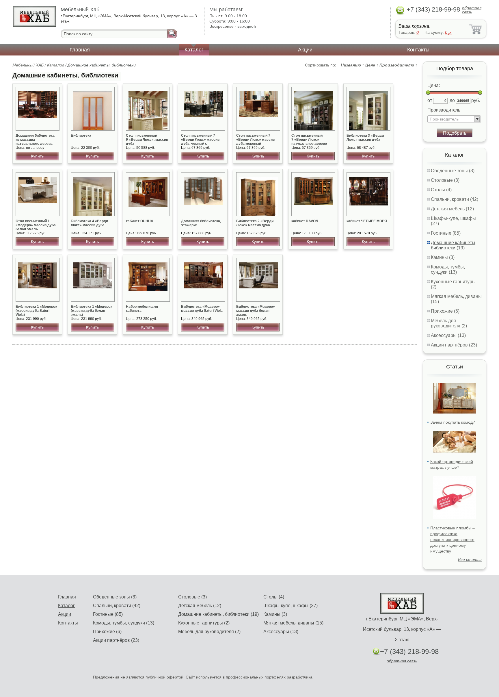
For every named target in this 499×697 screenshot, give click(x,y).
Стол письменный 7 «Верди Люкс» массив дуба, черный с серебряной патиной (200, 142)
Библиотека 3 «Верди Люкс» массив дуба (365, 138)
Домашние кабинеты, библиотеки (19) (453, 245)
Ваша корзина (414, 26)
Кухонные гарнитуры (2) (204, 622)
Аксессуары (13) (448, 335)
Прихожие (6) (445, 311)
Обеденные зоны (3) (452, 170)
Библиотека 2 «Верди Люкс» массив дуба (254, 223)
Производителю (398, 65)
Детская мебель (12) (452, 208)
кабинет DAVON (304, 221)
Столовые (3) (445, 180)
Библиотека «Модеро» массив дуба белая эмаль (255, 311)
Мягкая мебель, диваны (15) (293, 622)
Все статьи (470, 559)
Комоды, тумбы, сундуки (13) (448, 269)
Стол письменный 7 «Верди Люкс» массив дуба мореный (255, 140)
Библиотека (81, 136)
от (429, 100)
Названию (352, 65)
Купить (37, 156)
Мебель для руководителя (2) (449, 323)
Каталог (194, 50)
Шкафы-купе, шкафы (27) (290, 605)
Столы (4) (441, 189)
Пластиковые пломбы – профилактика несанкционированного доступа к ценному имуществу (452, 539)
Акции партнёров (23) (454, 344)
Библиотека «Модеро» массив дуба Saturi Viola (202, 309)
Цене (371, 65)
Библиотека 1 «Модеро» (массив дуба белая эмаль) (91, 311)
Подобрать (454, 133)
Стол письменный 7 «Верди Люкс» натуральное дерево (309, 140)
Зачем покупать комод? (452, 422)
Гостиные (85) (446, 233)
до (452, 100)
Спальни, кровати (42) (454, 199)
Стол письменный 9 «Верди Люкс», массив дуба (147, 140)
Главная (80, 50)
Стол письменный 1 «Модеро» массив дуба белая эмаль (36, 225)
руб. (475, 100)
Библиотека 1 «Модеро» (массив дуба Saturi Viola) (36, 311)
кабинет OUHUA (139, 221)
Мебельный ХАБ (28, 65)
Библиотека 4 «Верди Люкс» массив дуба (89, 223)
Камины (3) (443, 257)
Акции (305, 50)
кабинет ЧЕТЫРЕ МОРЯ (367, 221)
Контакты (418, 50)
